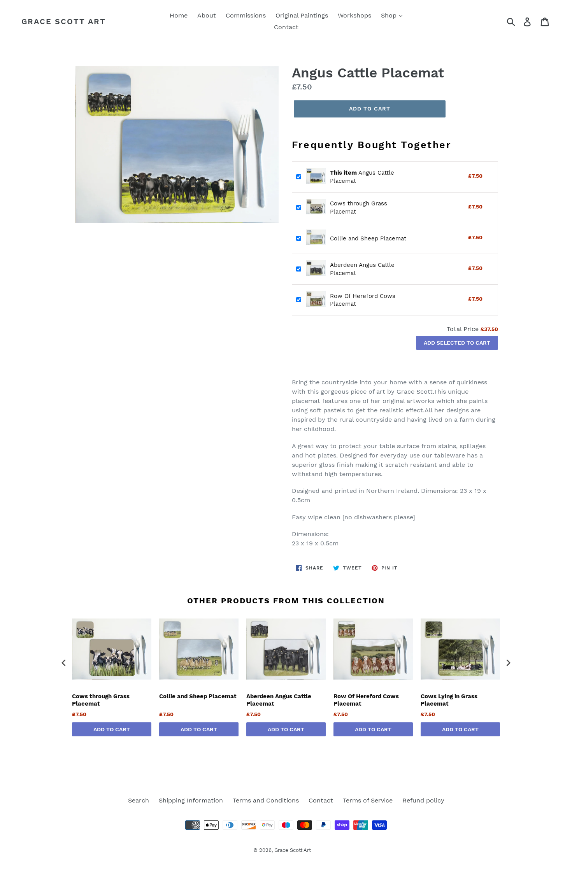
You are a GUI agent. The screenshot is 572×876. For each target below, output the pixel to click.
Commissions (246, 15)
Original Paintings (301, 15)
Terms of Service (368, 800)
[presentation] (63, 662)
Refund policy (423, 800)
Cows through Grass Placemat (101, 700)
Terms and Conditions (266, 800)
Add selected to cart (457, 343)
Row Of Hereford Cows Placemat (366, 700)
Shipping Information (191, 800)
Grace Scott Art (63, 21)
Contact (286, 27)
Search (138, 800)
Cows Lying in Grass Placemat (449, 700)
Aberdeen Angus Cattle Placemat (278, 700)
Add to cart (111, 729)
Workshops (354, 15)
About (206, 15)
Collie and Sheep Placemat (368, 238)
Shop (389, 15)
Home (179, 15)
